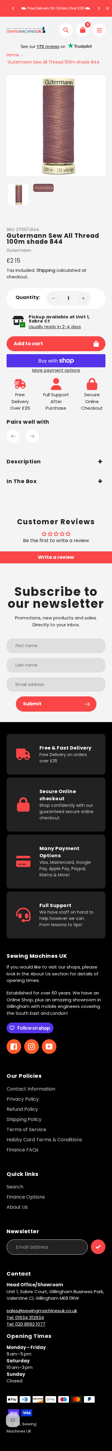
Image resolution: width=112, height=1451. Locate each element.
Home (13, 55)
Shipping (45, 270)
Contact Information (31, 1088)
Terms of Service (26, 1129)
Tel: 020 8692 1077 (26, 1324)
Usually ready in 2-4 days (55, 327)
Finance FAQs (23, 1149)
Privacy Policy (23, 1099)
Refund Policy (22, 1109)
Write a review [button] (56, 557)
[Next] (99, 8)
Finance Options (26, 1197)
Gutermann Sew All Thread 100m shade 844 (53, 62)
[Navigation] (99, 29)
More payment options (56, 370)
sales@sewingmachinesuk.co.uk (42, 1310)
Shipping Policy (24, 1119)
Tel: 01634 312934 (25, 1317)
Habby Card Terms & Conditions (44, 1139)
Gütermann (19, 250)
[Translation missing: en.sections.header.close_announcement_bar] (108, 8)
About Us (17, 1207)
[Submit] (98, 1246)
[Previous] (13, 8)
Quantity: (28, 297)
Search (15, 1186)
